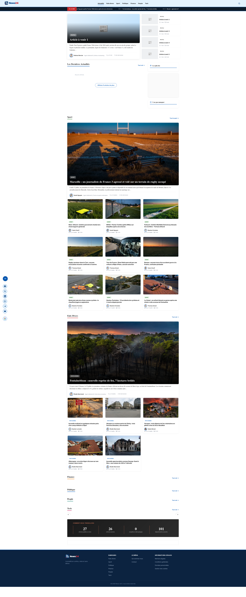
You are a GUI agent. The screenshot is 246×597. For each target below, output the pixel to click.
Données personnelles (162, 565)
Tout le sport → (174, 118)
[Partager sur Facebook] (5, 286)
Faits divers (110, 3)
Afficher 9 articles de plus (106, 85)
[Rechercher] (239, 3)
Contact (134, 562)
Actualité (101, 3)
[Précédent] (68, 514)
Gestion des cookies (161, 568)
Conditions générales (161, 562)
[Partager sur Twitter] (5, 291)
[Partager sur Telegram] (5, 306)
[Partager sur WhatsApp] (5, 301)
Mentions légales (160, 558)
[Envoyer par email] (5, 311)
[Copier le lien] (5, 278)
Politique (125, 3)
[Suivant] (178, 514)
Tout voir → (141, 65)
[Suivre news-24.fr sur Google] (5, 319)
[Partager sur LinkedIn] (5, 296)
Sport (118, 3)
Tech (146, 3)
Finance (133, 3)
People (140, 3)
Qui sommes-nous (137, 558)
